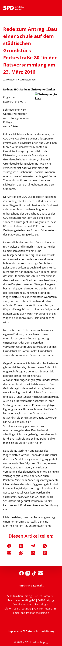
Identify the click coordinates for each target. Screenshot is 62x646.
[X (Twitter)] (21, 545)
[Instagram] (27, 573)
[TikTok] (34, 573)
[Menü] (57, 8)
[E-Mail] (9, 553)
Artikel (24, 79)
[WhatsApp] (45, 545)
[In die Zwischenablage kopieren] (21, 553)
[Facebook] (9, 545)
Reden (32, 79)
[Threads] (45, 553)
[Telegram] (33, 545)
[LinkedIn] (33, 553)
